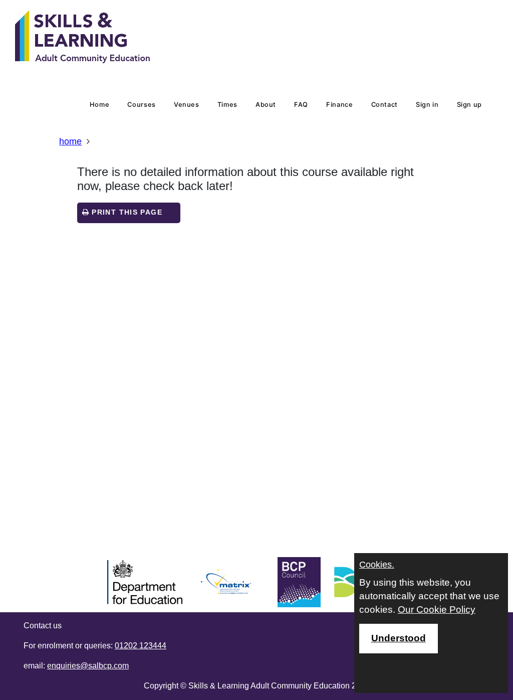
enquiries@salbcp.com (88, 665)
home (100, 104)
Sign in (427, 104)
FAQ (301, 104)
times (227, 104)
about (265, 104)
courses (141, 104)
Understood (398, 638)
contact (384, 104)
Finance (339, 104)
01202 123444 (140, 645)
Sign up (469, 104)
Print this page (125, 212)
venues (186, 104)
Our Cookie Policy (436, 609)
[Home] (82, 37)
